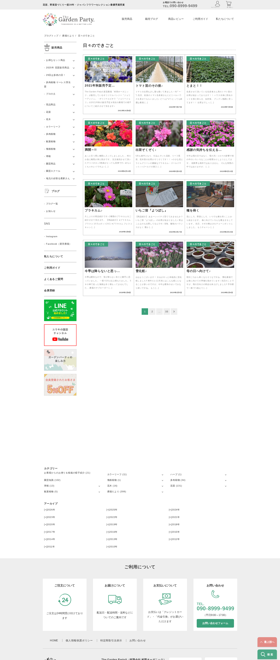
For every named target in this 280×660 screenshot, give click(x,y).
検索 (270, 654)
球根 (48, 156)
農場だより (113, 491)
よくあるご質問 (53, 279)
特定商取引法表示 (111, 640)
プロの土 (51, 94)
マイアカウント (215, 7)
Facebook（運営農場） (59, 244)
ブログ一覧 (52, 203)
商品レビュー (176, 18)
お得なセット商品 (55, 60)
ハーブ (173, 474)
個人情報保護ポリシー (79, 640)
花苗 (48, 112)
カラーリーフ (53, 126)
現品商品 (51, 104)
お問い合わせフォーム (215, 623)
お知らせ (51, 211)
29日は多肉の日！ (56, 75)
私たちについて (225, 18)
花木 (48, 119)
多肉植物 (51, 134)
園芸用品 (51, 163)
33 (166, 311)
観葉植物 (51, 141)
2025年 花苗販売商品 (57, 67)
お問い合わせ (137, 640)
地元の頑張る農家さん (58, 178)
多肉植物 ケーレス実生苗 (57, 84)
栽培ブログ (151, 18)
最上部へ (269, 642)
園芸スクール (53, 171)
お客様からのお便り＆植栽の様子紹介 (64, 472)
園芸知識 (49, 480)
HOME (54, 640)
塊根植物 (51, 149)
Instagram (52, 236)
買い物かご (230, 7)
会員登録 (49, 290)
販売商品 (127, 18)
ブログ (56, 191)
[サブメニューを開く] (162, 474)
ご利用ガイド (200, 18)
